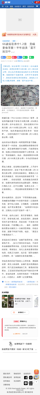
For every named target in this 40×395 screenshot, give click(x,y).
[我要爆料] (36, 372)
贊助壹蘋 (8, 58)
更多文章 (25, 333)
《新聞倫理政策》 (17, 282)
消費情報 (6, 385)
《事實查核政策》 (11, 284)
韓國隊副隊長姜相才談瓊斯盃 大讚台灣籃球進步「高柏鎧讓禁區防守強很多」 (22, 35)
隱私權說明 (7, 377)
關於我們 (6, 373)
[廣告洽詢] (36, 376)
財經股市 (18, 6)
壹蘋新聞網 (6, 41)
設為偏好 (3, 58)
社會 (6, 6)
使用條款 (6, 381)
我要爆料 (14, 58)
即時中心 (20, 61)
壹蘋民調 (30, 6)
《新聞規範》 (31, 282)
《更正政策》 (12, 287)
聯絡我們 (17, 373)
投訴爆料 (17, 381)
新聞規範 (17, 377)
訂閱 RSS (17, 333)
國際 (11, 6)
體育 (24, 6)
